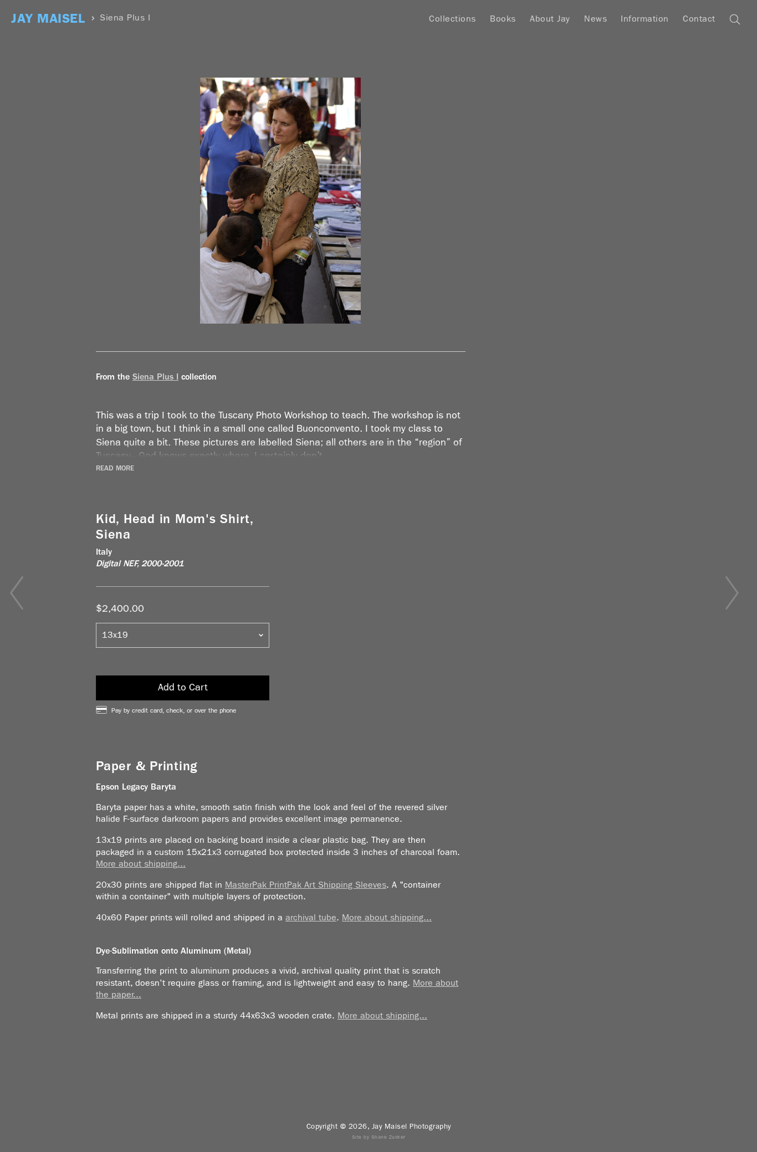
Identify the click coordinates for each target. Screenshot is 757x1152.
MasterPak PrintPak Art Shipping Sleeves (305, 884)
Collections (452, 18)
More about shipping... (141, 863)
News (595, 18)
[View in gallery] (281, 201)
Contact (699, 18)
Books (503, 18)
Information (645, 18)
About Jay (550, 18)
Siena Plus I (125, 18)
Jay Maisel (48, 18)
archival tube (310, 917)
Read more (115, 468)
